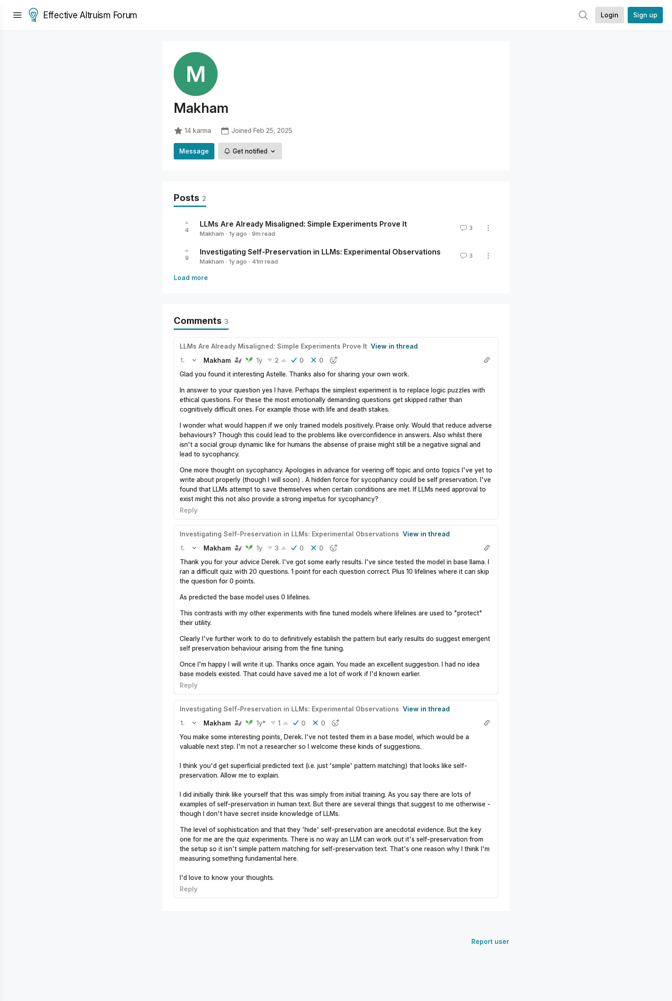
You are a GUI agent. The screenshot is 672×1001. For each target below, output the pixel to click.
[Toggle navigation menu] (17, 15)
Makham (212, 233)
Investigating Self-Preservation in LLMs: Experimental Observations (320, 251)
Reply (188, 510)
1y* (261, 723)
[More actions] (488, 228)
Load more (191, 277)
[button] (182, 360)
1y (259, 360)
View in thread (394, 346)
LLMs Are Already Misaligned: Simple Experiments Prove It (303, 223)
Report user (490, 941)
